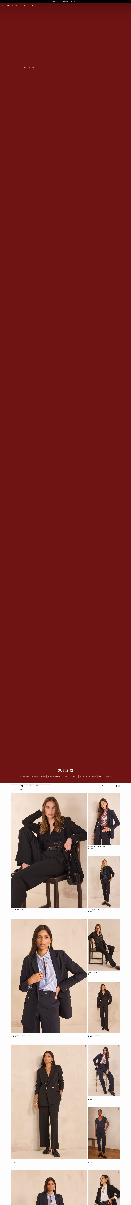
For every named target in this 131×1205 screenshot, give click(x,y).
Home (25, 67)
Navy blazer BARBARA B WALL (21, 1035)
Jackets (67, 776)
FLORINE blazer (17, 909)
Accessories (107, 776)
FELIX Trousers (93, 1161)
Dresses (43, 776)
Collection (31, 67)
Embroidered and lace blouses (29, 776)
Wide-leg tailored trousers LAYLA (99, 1098)
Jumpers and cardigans (55, 776)
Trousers (74, 776)
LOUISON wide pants (94, 1035)
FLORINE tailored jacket (96, 846)
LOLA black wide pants (19, 1161)
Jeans (88, 776)
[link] (15, 5)
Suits (99, 776)
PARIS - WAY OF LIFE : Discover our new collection (65, 1)
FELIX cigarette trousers (96, 909)
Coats (94, 776)
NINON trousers (93, 972)
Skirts (82, 776)
